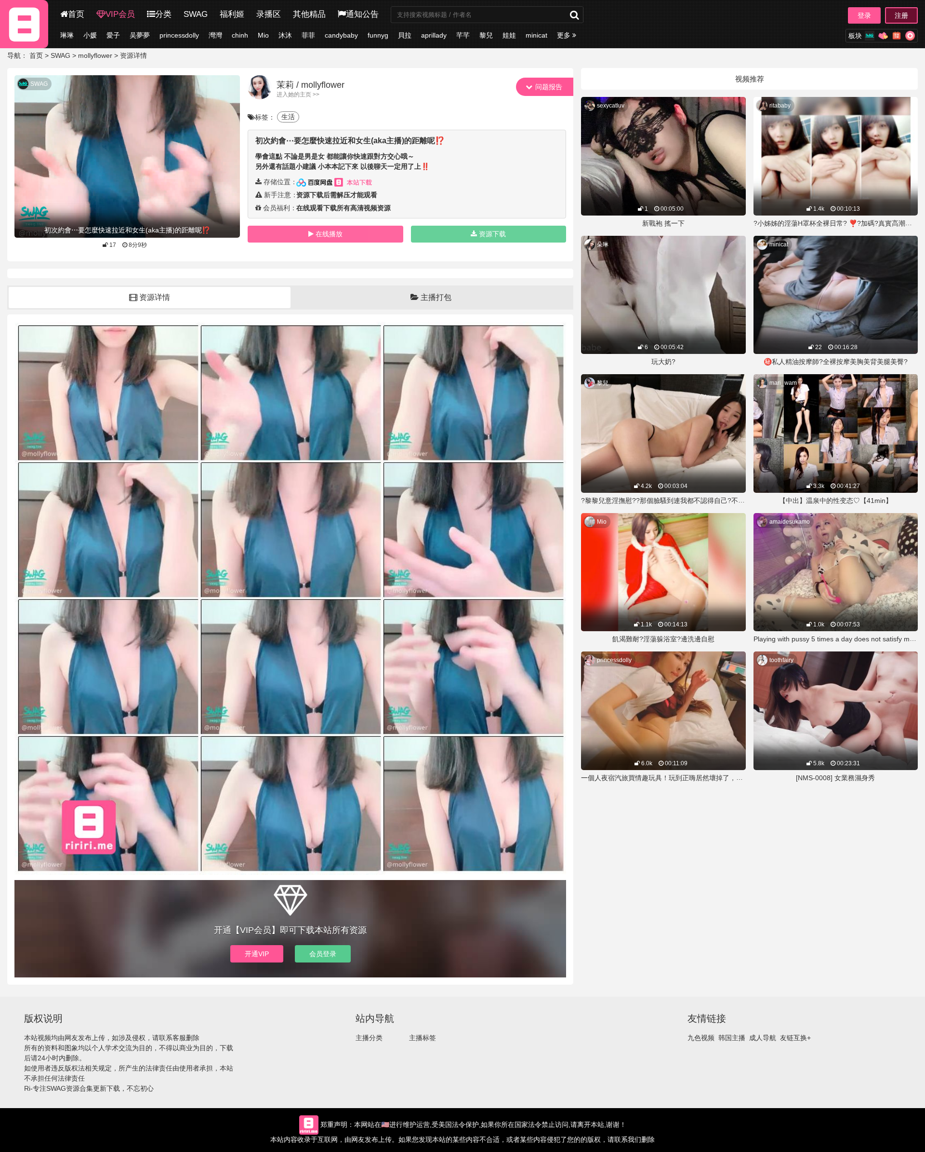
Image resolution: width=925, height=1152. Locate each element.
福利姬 (232, 14)
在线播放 (329, 234)
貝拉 (404, 35)
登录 (864, 15)
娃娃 (509, 35)
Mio (263, 35)
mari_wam (783, 382)
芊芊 (463, 35)
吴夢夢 (140, 35)
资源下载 (492, 234)
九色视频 (700, 1038)
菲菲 (308, 35)
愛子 (113, 35)
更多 (564, 35)
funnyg (378, 35)
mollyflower (95, 55)
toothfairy (781, 660)
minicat (536, 35)
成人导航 (762, 1038)
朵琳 (602, 244)
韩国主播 (731, 1038)
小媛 (90, 35)
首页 (76, 14)
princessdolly (179, 35)
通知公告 (362, 14)
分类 (163, 14)
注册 (901, 15)
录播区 (268, 14)
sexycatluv (610, 105)
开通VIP (257, 954)
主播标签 (422, 1038)
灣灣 (215, 35)
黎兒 (486, 35)
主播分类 (369, 1038)
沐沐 (285, 35)
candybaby (341, 35)
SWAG (196, 14)
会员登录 (322, 954)
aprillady (434, 35)
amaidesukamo (789, 521)
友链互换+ (795, 1038)
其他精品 (309, 14)
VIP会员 (120, 14)
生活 (288, 117)
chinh (240, 35)
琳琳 (67, 35)
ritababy (780, 105)
